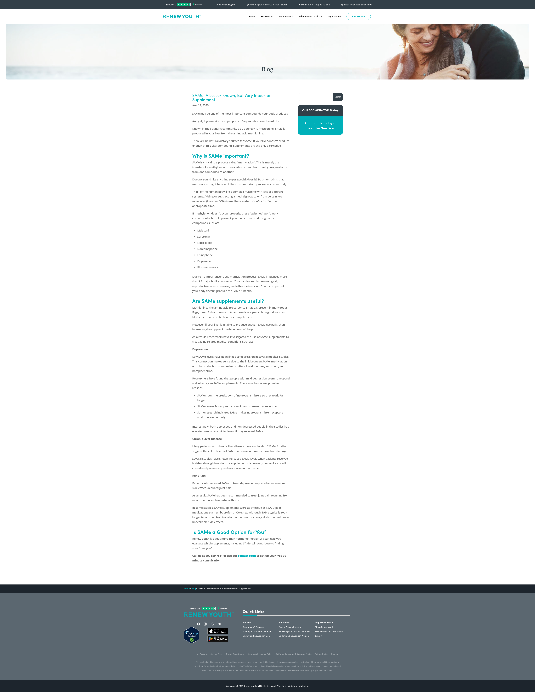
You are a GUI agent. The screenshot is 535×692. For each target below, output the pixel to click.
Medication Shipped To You (315, 4)
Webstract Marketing (298, 686)
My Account (334, 16)
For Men (265, 16)
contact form (247, 556)
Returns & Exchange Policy (259, 654)
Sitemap (334, 654)
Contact (318, 636)
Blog (194, 588)
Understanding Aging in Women (294, 636)
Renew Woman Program (290, 627)
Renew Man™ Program (253, 627)
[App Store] (217, 640)
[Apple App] (217, 633)
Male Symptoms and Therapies (257, 631)
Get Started (358, 16)
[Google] (212, 624)
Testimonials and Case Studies (329, 631)
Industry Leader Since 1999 (357, 4)
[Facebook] (198, 624)
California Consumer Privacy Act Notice (293, 654)
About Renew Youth (324, 627)
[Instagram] (205, 624)
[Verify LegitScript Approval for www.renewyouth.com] (191, 642)
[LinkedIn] (219, 624)
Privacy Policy (321, 654)
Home (252, 16)
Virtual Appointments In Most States (268, 4)
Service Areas (217, 654)
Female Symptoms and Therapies (294, 631)
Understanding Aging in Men (256, 636)
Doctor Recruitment (235, 654)
